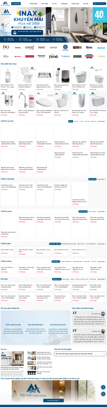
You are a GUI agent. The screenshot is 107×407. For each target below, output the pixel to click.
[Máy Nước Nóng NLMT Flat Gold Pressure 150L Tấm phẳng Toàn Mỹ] (62, 215)
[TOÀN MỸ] (65, 56)
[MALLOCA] (101, 56)
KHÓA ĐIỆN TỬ (56, 276)
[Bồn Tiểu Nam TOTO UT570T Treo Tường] (8, 67)
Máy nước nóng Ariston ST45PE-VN (61, 86)
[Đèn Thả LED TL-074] (44, 247)
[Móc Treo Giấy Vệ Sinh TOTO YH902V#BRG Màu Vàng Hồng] (62, 312)
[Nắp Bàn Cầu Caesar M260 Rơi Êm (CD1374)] (9, 150)
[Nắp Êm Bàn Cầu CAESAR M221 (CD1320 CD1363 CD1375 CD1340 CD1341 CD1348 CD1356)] (44, 125)
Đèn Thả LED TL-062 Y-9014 (26, 265)
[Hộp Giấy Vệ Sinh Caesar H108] (27, 337)
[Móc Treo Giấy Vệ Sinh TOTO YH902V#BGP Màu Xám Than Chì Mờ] (44, 312)
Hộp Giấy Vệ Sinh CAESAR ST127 (60, 355)
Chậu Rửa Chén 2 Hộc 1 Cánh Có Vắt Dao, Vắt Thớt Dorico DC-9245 (26, 201)
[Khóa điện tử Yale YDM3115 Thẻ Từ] (80, 280)
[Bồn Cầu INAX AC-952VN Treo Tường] (98, 93)
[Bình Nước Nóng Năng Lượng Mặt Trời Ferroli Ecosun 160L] (44, 215)
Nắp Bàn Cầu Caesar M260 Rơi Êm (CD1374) (8, 168)
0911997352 (101, 3)
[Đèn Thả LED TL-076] (62, 247)
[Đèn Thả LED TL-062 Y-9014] (27, 247)
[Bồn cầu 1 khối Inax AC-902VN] (62, 93)
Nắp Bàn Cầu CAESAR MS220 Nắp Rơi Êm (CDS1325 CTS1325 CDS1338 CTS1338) (26, 143)
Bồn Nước (93, 121)
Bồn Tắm (87, 121)
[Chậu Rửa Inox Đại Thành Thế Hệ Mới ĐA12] (9, 183)
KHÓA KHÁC (87, 276)
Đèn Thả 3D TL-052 (7, 264)
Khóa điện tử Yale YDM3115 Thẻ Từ (77, 297)
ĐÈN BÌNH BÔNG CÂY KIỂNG (69, 244)
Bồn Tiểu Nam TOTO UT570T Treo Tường (7, 86)
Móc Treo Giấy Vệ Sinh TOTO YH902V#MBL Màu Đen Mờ (8, 356)
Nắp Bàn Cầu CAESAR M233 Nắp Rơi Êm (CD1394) (79, 143)
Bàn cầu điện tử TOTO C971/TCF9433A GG (79, 86)
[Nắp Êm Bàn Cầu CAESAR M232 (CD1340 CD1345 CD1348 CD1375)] (62, 125)
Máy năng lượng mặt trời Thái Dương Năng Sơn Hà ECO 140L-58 (26, 233)
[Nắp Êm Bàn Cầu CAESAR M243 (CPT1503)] (44, 150)
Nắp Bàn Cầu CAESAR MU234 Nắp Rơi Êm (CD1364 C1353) (97, 143)
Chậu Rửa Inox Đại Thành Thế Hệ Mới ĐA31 (44, 201)
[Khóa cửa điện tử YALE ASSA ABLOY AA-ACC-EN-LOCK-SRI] (44, 280)
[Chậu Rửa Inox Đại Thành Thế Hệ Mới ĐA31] (44, 183)
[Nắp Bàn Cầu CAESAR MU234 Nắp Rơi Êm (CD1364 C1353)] (98, 125)
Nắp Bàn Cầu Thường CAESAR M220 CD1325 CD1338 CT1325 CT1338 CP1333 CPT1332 (8, 143)
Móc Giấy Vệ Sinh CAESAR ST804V (95, 330)
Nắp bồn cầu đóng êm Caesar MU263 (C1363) (26, 168)
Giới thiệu (44, 3)
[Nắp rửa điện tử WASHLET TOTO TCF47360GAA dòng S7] (44, 93)
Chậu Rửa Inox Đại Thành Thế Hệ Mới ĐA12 (8, 201)
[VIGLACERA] (65, 48)
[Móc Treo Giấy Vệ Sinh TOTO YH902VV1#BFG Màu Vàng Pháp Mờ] (80, 337)
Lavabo (76, 121)
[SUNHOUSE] (89, 56)
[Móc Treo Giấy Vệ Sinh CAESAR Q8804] (9, 312)
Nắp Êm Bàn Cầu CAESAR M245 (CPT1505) (60, 168)
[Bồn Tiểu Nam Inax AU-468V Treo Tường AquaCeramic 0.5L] (80, 93)
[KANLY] (77, 48)
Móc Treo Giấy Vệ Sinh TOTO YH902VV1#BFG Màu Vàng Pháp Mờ (79, 356)
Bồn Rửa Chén (92, 179)
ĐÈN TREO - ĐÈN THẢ (55, 244)
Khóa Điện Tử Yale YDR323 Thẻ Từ (96, 297)
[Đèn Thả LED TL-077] (80, 247)
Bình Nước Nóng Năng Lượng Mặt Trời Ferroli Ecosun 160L (44, 233)
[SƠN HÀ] (18, 56)
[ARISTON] (29, 56)
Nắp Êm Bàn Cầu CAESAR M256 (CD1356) (80, 168)
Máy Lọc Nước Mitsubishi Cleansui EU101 (26, 111)
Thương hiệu (33, 3)
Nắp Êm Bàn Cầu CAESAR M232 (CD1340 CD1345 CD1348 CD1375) (62, 143)
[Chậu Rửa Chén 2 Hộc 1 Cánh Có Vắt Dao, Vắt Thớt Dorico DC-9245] (27, 183)
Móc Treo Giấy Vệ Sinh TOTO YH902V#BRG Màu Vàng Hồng (62, 330)
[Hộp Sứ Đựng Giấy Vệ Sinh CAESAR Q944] (27, 312)
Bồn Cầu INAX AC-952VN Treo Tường (98, 111)
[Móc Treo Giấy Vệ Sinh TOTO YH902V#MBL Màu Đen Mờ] (9, 337)
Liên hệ (85, 3)
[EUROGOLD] (77, 56)
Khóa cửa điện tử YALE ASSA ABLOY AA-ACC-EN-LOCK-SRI (44, 298)
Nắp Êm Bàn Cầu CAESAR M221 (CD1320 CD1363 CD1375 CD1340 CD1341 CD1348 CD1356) (44, 143)
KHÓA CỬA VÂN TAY (66, 276)
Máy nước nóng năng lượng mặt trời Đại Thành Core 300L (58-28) (80, 233)
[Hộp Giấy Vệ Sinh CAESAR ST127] (62, 337)
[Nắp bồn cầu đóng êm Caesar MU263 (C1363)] (27, 150)
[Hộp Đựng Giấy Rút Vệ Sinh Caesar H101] (44, 337)
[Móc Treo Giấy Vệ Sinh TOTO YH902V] (98, 337)
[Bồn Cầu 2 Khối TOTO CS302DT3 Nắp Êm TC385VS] (26, 67)
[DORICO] (101, 48)
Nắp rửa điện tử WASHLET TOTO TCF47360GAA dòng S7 (45, 111)
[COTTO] (29, 48)
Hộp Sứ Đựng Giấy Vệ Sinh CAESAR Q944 (25, 330)
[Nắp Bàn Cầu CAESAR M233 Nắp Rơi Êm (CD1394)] (80, 125)
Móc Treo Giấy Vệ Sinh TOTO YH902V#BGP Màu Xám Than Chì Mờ (44, 330)
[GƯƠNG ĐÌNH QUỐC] (6, 48)
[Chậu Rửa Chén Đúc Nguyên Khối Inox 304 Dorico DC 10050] (44, 67)
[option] (53, 25)
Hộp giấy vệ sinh (56, 308)
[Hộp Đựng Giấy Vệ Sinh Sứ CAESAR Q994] (80, 312)
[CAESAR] (53, 48)
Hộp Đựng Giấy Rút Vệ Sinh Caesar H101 (44, 355)
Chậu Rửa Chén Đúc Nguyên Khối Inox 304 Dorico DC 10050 (43, 86)
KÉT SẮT (93, 276)
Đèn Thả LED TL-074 (43, 264)
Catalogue (64, 3)
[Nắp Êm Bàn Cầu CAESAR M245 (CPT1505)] (62, 150)
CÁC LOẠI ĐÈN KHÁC (91, 244)
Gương (72, 308)
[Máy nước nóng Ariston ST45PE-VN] (62, 67)
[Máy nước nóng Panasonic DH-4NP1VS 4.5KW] (8, 93)
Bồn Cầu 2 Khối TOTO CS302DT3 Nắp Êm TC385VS (25, 86)
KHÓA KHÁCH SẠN (77, 276)
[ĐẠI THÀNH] (6, 56)
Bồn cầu (71, 121)
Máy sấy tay (93, 308)
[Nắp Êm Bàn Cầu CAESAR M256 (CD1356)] (80, 150)
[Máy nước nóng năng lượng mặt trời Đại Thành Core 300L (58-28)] (80, 215)
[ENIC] (89, 48)
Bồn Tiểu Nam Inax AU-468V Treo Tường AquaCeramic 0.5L (79, 111)
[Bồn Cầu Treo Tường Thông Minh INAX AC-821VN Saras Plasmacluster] (98, 67)
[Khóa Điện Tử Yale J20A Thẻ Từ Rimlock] (27, 280)
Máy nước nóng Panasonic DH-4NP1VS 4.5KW (8, 111)
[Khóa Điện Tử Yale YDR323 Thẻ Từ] (98, 280)
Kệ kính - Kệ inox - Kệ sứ (82, 308)
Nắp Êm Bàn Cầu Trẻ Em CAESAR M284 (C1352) (97, 168)
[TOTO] (18, 48)
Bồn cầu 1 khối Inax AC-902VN (61, 111)
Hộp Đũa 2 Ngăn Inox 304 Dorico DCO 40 (61, 201)
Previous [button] (2, 25)
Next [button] (104, 25)
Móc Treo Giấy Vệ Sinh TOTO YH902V (97, 355)
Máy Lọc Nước (92, 211)
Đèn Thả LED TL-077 (78, 264)
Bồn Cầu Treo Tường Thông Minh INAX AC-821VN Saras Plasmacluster (97, 86)
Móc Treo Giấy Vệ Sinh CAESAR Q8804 (8, 330)
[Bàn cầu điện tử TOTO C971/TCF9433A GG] (80, 67)
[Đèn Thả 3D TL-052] (9, 247)
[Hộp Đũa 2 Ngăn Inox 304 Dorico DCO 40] (62, 183)
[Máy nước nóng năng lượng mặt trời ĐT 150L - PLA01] (98, 215)
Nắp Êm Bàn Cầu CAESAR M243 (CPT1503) (42, 168)
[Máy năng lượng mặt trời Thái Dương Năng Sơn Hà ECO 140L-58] (27, 215)
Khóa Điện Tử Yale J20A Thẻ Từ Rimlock (26, 297)
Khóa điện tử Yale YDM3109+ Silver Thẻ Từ (62, 297)
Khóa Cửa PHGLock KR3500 (7, 297)
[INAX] (41, 48)
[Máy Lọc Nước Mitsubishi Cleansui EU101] (26, 93)
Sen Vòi (81, 121)
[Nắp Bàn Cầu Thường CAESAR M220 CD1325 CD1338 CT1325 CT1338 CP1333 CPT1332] (9, 125)
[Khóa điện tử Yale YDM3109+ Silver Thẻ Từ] (62, 280)
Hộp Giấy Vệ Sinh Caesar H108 (24, 355)
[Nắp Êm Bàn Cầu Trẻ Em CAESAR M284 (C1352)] (98, 150)
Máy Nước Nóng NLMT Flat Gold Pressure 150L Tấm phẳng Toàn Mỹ (62, 233)
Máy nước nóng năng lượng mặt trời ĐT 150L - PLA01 (97, 233)
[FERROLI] (53, 56)
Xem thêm (101, 121)
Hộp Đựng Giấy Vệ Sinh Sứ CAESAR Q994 (79, 330)
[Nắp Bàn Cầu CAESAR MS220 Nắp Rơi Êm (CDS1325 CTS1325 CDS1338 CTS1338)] (27, 125)
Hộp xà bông (66, 308)
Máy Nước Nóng (83, 211)
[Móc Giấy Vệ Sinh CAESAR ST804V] (98, 312)
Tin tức (54, 3)
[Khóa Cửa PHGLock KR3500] (9, 280)
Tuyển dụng (75, 3)
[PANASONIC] (41, 56)
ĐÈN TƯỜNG (81, 244)
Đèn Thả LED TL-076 (61, 264)
